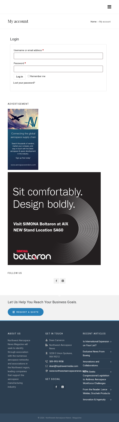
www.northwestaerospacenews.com (67, 371)
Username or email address (29, 50)
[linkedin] (63, 281)
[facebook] (56, 281)
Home (94, 21)
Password (20, 63)
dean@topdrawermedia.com (63, 366)
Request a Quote (27, 312)
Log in (19, 76)
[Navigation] (109, 7)
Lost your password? (24, 82)
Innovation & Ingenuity (94, 399)
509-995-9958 (56, 361)
